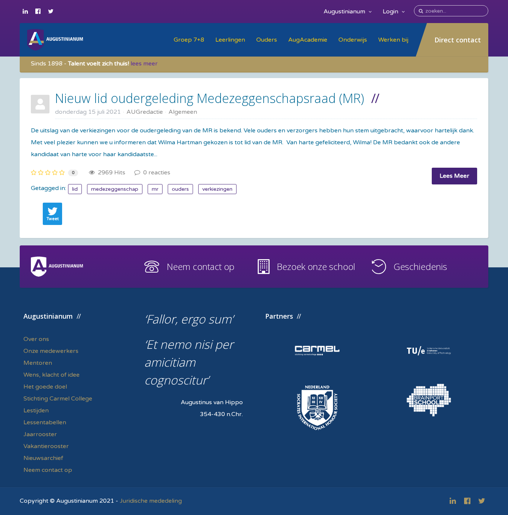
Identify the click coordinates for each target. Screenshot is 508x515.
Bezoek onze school (316, 266)
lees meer (144, 63)
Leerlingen (230, 40)
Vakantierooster (46, 446)
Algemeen (182, 112)
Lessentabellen (44, 422)
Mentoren (37, 363)
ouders (180, 189)
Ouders (266, 40)
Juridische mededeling (151, 501)
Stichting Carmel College (57, 398)
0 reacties (155, 172)
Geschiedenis (420, 266)
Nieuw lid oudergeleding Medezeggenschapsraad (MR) (209, 98)
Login (391, 11)
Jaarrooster (40, 434)
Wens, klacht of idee (51, 375)
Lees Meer (454, 176)
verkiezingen (217, 189)
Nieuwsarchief (43, 458)
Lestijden (36, 410)
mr (155, 189)
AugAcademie (307, 40)
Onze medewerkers (50, 351)
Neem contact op (200, 266)
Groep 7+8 (189, 40)
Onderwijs (352, 40)
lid (75, 189)
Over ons (36, 339)
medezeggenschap (114, 189)
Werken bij (393, 40)
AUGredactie (144, 112)
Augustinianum (345, 11)
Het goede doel (45, 386)
